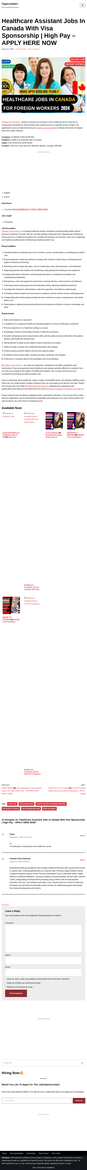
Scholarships (30, 1153)
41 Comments (21, 49)
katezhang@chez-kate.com (38, 386)
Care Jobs (12, 804)
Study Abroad (43, 1153)
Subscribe (79, 1100)
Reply (82, 836)
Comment (9, 923)
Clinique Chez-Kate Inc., (13, 365)
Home (4, 1153)
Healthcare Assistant (44, 128)
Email (8, 967)
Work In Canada (49, 808)
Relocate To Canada (11, 808)
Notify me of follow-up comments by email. (24, 983)
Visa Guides (56, 1153)
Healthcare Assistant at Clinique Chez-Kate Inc (65, 389)
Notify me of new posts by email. (20, 987)
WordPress (50, 1168)
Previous (5, 905)
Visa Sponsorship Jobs (31, 808)
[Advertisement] (43, 169)
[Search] (82, 1062)
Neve (34, 1168)
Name (8, 955)
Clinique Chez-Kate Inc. (11, 122)
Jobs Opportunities (16, 1153)
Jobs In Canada (33, 49)
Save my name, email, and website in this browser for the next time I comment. (38, 979)
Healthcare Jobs (26, 804)
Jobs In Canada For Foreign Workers (51, 804)
